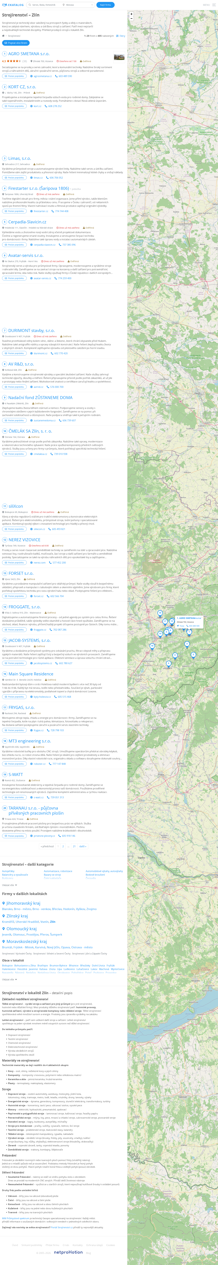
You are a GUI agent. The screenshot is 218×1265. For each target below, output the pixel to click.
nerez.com (40, 562)
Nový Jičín (53, 947)
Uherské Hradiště (27, 922)
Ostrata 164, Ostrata (15, 437)
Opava (65, 947)
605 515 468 (64, 696)
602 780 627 (65, 663)
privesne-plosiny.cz (44, 835)
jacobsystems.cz (43, 663)
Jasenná (33, 969)
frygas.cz (38, 730)
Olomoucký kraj (22, 928)
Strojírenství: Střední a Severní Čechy (52, 953)
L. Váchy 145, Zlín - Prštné (17, 92)
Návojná (19, 972)
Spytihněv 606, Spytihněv (17, 746)
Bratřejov (43, 965)
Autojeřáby (8, 871)
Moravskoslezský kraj (27, 941)
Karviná (40, 947)
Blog (88, 1253)
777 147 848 (59, 763)
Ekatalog (16, 5)
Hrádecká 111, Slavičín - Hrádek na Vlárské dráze (29, 227)
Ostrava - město (82, 947)
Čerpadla (91, 878)
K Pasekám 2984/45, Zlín (17, 403)
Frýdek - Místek (23, 947)
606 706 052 (56, 177)
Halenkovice (9, 969)
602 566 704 (57, 596)
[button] (189, 632)
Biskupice (7, 965)
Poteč (88, 972)
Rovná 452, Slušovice (15, 780)
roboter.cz (39, 763)
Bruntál (7, 947)
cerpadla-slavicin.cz (44, 244)
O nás (66, 1245)
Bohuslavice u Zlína (25, 965)
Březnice (73, 965)
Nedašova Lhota (47, 972)
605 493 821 (58, 529)
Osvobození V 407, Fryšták (17, 336)
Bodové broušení (95, 874)
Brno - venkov (41, 909)
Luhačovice (83, 969)
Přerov (44, 934)
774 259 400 (64, 278)
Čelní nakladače (52, 878)
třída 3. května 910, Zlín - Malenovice (23, 612)
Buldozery (7, 878)
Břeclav (57, 909)
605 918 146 (68, 835)
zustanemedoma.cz (44, 420)
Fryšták (111, 965)
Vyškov (80, 909)
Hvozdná (22, 969)
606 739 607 (69, 420)
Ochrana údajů (94, 1245)
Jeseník (6, 934)
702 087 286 (59, 629)
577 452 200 (59, 562)
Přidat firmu (52, 1245)
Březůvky (85, 965)
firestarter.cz (41, 211)
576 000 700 (56, 387)
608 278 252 (55, 106)
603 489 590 (65, 76)
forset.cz (38, 596)
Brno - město (22, 909)
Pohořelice (77, 972)
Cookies (110, 1245)
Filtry (122, 36)
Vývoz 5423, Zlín (12, 579)
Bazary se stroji (52, 874)
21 (74, 846)
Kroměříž (8, 922)
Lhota (52, 969)
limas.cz (38, 177)
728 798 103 (57, 730)
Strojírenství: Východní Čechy (17, 953)
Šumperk (56, 934)
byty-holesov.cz (42, 696)
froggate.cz (40, 629)
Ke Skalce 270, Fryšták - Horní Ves (21, 261)
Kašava (43, 969)
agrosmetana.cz (43, 76)
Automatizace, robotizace (58, 871)
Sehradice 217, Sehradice (17, 164)
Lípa (59, 969)
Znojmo (91, 909)
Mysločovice (117, 969)
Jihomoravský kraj (23, 903)
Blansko (7, 909)
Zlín (52, 922)
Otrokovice (64, 972)
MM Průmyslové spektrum (15, 1218)
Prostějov (32, 934)
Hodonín (69, 909)
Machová (104, 969)
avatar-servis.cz (42, 278)
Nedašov (31, 972)
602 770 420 (61, 353)
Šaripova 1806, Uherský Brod (19, 194)
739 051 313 (57, 797)
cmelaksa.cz (40, 454)
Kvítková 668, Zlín (13, 369)
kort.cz (37, 106)
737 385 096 (69, 244)
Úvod (15, 1245)
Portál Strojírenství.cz (62, 1227)
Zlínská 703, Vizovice (43, 61)
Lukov (94, 969)
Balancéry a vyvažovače (15, 874)
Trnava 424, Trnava (14, 819)
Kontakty (78, 1245)
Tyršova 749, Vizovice (15, 545)
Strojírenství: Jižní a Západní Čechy (89, 953)
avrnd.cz (38, 387)
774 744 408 (61, 211)
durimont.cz (40, 353)
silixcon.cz (39, 529)
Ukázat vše (8, 885)
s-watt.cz (38, 797)
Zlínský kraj (17, 915)
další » (82, 846)
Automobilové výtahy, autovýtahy (104, 871)
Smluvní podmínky (32, 1245)
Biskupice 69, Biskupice (16, 512)
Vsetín (44, 922)
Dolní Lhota (98, 965)
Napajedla (7, 972)
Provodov (111, 972)
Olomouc (19, 934)
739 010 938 (60, 454)
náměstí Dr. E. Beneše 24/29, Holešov (23, 679)
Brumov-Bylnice (58, 965)
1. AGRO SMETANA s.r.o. (189, 618)
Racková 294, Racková (15, 713)
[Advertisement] (63, 132)
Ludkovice (69, 969)
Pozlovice (98, 972)
